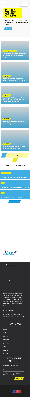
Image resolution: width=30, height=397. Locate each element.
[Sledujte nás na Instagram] (17, 391)
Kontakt (5, 350)
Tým (4, 332)
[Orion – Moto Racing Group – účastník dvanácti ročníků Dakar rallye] (7, 3)
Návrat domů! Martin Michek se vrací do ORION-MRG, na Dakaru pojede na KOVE (14, 55)
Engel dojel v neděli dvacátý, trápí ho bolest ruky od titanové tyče (14, 147)
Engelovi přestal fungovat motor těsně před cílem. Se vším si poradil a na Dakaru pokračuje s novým (15, 99)
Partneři (6, 343)
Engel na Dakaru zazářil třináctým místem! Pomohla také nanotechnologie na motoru (13, 123)
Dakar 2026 (6, 76)
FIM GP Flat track (6, 173)
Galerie (5, 346)
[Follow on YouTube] (19, 391)
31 (26, 155)
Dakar (5, 51)
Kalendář (6, 339)
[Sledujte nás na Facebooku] (14, 391)
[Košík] (25, 3)
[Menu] (23, 4)
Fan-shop (6, 353)
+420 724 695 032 (11, 314)
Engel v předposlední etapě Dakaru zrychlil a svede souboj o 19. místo (14, 79)
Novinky (5, 336)
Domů (5, 329)
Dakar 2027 (13, 51)
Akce (2, 183)
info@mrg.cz (9, 310)
